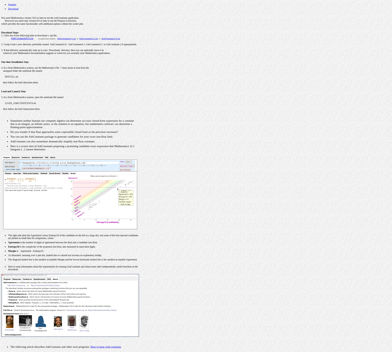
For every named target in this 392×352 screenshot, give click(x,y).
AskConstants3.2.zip (88, 39)
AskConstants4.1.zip (66, 39)
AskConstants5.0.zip (22, 38)
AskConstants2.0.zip (111, 39)
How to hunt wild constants (105, 346)
